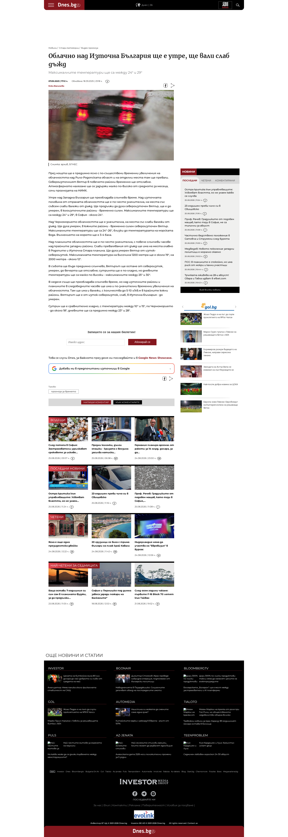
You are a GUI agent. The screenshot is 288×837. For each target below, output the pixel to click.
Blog (184, 771)
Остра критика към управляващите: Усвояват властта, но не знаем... (66, 497)
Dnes (68, 771)
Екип (107, 805)
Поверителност (153, 805)
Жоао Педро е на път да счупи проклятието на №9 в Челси (219, 316)
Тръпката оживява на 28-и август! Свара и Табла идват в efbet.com (207, 277)
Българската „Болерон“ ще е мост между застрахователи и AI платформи (206, 689)
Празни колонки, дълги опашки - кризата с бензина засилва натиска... (110, 449)
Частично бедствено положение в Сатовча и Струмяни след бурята (207, 237)
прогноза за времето (63, 391)
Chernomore (202, 771)
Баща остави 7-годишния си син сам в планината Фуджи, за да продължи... (67, 594)
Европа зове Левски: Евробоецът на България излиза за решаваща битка (221, 405)
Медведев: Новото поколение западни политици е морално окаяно (209, 250)
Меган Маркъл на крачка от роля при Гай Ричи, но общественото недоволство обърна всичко (219, 712)
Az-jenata (124, 735)
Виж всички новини (210, 289)
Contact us (193, 823)
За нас (98, 805)
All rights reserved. (139, 823)
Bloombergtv (196, 668)
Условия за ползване (180, 805)
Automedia (125, 702)
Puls (52, 735)
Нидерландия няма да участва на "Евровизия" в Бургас (151, 546)
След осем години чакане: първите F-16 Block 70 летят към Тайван (154, 594)
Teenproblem (196, 735)
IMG (53, 772)
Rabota (166, 771)
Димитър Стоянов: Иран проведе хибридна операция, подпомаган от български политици (150, 679)
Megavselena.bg (230, 771)
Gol (51, 702)
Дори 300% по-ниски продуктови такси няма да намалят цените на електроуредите (218, 679)
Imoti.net (158, 771)
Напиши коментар (96, 402)
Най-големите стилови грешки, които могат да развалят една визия (151, 744)
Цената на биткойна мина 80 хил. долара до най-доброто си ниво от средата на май (82, 679)
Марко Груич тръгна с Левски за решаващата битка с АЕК (220, 333)
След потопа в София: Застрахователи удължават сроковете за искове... (67, 449)
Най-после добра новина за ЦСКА (221, 384)
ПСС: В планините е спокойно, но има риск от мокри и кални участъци (208, 263)
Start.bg (190, 771)
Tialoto (190, 702)
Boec (219, 771)
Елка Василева (56, 86)
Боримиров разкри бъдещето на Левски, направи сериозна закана (220, 352)
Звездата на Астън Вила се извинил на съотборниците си (219, 368)
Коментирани (225, 180)
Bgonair (123, 668)
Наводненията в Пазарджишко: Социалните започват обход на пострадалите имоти (140, 689)
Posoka (212, 771)
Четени (206, 180)
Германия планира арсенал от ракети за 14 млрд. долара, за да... (154, 449)
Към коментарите (128, 402)
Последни (189, 180)
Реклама (134, 805)
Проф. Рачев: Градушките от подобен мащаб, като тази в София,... (154, 497)
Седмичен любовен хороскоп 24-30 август (206, 754)
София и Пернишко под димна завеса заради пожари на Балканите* (111, 594)
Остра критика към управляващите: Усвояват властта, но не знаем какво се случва (209, 192)
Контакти (119, 805)
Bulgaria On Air (92, 771)
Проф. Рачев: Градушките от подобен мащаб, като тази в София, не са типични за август (209, 222)
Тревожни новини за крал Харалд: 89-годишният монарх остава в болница (210, 722)
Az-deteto (175, 771)
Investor (56, 668)
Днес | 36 (147, 5)
